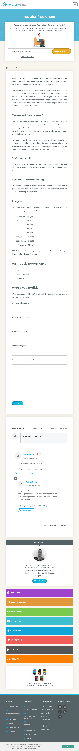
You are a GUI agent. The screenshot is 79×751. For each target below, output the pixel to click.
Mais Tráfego (16, 640)
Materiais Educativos (27, 726)
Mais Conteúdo (16, 592)
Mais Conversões (18, 602)
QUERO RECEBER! (61, 51)
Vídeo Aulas (15, 649)
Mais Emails (45, 716)
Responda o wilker (27, 510)
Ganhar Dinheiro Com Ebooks (29, 717)
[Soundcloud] (60, 716)
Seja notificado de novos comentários (57, 525)
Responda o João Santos (26, 474)
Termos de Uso (14, 727)
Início (10, 68)
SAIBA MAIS (38, 581)
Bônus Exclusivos (32, 734)
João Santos (28, 454)
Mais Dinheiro (16, 611)
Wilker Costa (31, 482)
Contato (12, 731)
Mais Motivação (17, 630)
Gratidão (12, 719)
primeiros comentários (57, 428)
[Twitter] (65, 712)
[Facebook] (60, 707)
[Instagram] (60, 712)
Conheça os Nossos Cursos (13, 715)
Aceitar (68, 746)
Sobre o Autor (13, 707)
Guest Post (29, 738)
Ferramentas (30, 730)
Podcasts (15, 659)
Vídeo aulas (45, 729)
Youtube (11, 723)
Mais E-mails (16, 621)
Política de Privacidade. (27, 57)
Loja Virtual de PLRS (30, 710)
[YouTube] (65, 707)
